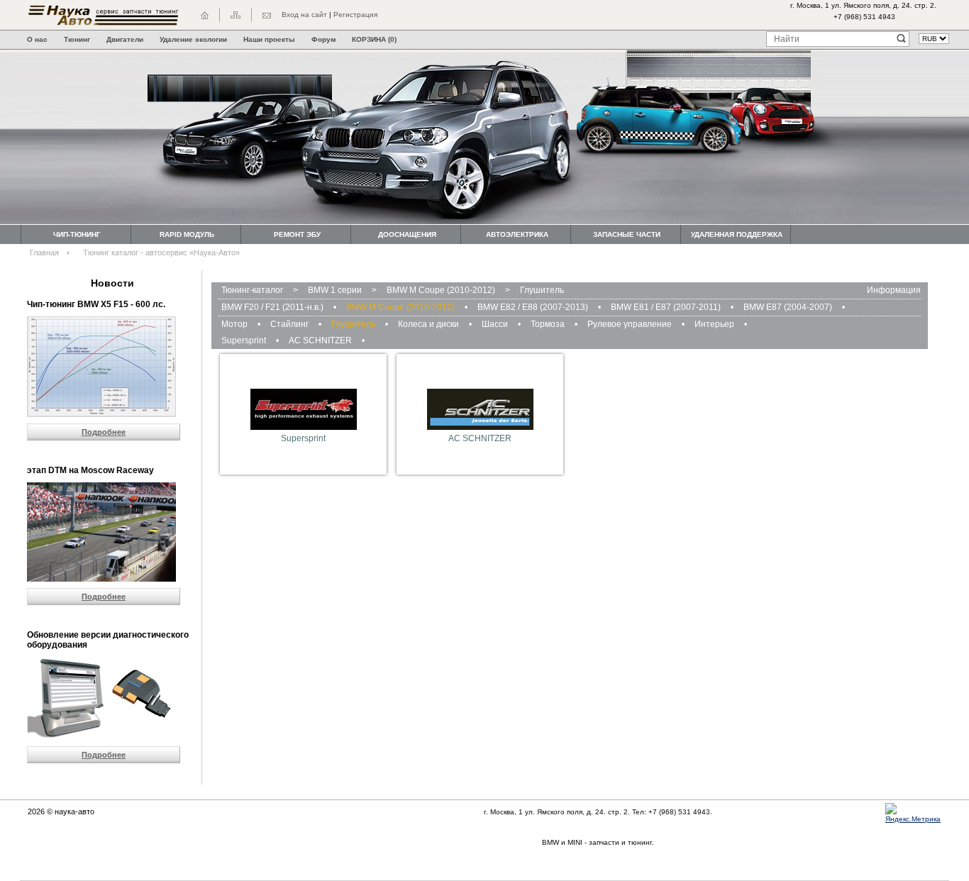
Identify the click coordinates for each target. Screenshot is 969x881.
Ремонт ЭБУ (297, 234)
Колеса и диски (428, 324)
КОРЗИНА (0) (374, 39)
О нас (37, 39)
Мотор (234, 324)
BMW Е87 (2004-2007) (787, 307)
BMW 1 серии (335, 290)
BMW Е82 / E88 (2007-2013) (532, 307)
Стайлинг (289, 324)
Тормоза (548, 324)
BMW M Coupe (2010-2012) (441, 290)
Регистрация (355, 14)
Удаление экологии (193, 39)
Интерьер (714, 324)
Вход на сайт (304, 14)
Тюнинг (77, 39)
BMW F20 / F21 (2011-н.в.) (272, 307)
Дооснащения (407, 234)
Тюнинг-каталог (252, 290)
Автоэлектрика (517, 234)
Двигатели (124, 39)
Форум (323, 39)
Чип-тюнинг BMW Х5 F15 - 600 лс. (96, 304)
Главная (44, 252)
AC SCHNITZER (320, 340)
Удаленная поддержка (736, 234)
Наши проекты (269, 39)
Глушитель (542, 290)
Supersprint (243, 340)
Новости (112, 283)
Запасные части (626, 234)
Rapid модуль (187, 234)
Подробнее (104, 432)
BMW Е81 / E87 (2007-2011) (666, 307)
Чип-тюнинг (77, 234)
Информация (894, 290)
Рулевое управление (629, 324)
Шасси (495, 324)
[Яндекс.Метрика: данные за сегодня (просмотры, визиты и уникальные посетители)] (917, 813)
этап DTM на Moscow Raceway (90, 470)
